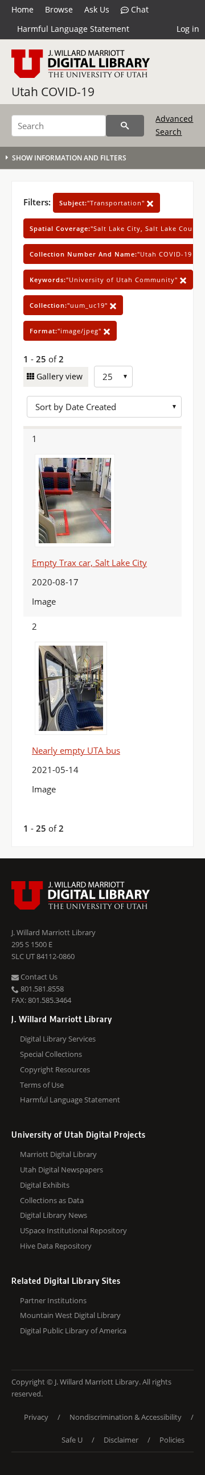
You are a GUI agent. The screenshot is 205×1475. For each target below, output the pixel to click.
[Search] (125, 126)
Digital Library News (53, 1215)
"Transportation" (103, 203)
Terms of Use (42, 1085)
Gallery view (58, 376)
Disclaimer (121, 1440)
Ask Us (96, 9)
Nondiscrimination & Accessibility (125, 1417)
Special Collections (51, 1054)
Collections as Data (52, 1200)
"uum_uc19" (70, 305)
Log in (188, 28)
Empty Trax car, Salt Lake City (89, 562)
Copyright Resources (55, 1069)
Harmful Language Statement (73, 28)
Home (22, 9)
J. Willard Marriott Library (53, 932)
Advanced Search (174, 125)
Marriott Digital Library (58, 1154)
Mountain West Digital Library (70, 1315)
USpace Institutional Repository (73, 1230)
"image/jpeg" (67, 331)
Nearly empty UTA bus (76, 750)
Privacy (36, 1417)
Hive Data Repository (56, 1246)
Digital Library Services (58, 1039)
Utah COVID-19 (53, 92)
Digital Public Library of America (73, 1330)
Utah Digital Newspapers (61, 1169)
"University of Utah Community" (105, 279)
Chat (139, 9)
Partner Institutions (53, 1300)
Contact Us (38, 977)
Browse (59, 9)
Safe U (72, 1440)
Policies (171, 1440)
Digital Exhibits (44, 1185)
